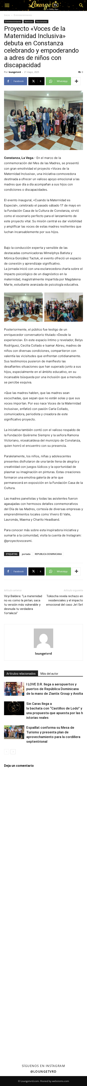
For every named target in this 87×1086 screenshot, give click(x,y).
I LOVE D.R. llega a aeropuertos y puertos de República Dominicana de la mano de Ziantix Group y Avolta (54, 689)
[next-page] (13, 751)
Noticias (29, 21)
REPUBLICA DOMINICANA (48, 553)
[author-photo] (43, 648)
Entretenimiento (23, 15)
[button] (6, 5)
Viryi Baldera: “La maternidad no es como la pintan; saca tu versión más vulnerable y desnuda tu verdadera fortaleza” (23, 604)
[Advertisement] (43, 911)
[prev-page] (6, 751)
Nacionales (41, 21)
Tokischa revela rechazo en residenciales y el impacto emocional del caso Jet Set (64, 600)
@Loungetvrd (43, 1071)
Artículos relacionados (21, 673)
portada (26, 553)
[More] (76, 81)
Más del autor (49, 673)
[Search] (81, 5)
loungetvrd (15, 71)
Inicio (7, 15)
